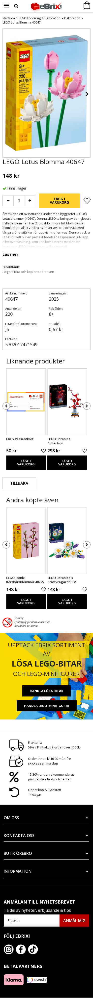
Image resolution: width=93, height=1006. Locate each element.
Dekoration (72, 18)
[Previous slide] (6, 94)
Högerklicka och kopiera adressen (28, 271)
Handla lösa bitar (46, 691)
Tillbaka (19, 483)
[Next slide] (87, 94)
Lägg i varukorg (59, 200)
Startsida (8, 18)
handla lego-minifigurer (46, 705)
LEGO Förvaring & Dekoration (39, 18)
